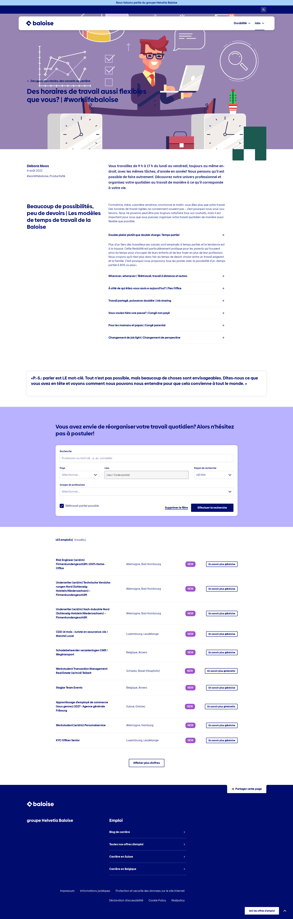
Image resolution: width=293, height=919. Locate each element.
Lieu (107, 468)
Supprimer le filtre (176, 508)
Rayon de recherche (205, 468)
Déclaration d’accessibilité (126, 900)
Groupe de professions (72, 485)
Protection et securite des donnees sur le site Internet (150, 891)
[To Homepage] (43, 23)
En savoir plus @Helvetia (221, 671)
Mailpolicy (178, 900)
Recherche (66, 451)
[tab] (242, 23)
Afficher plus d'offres (146, 763)
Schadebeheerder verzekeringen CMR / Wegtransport (82, 652)
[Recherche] (263, 9)
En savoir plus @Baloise (222, 564)
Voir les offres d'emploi (262, 910)
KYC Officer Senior (68, 740)
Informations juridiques (95, 891)
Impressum (67, 891)
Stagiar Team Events (69, 688)
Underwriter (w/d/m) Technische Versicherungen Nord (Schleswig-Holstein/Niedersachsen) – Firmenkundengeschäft (83, 589)
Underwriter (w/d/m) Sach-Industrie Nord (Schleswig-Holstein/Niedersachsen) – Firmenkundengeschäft (82, 613)
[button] (166, 235)
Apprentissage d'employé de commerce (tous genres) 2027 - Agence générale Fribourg (82, 706)
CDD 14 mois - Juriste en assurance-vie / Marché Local (82, 634)
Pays (62, 468)
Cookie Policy (157, 900)
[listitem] (166, 249)
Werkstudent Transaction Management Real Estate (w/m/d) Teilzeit (81, 671)
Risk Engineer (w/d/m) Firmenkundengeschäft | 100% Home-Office (80, 564)
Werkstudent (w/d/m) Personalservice (81, 725)
